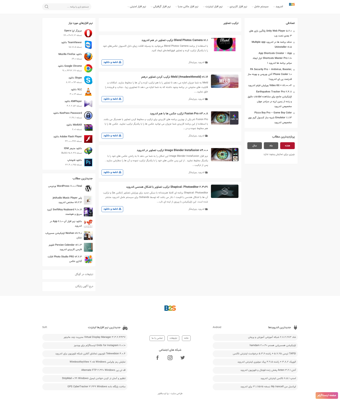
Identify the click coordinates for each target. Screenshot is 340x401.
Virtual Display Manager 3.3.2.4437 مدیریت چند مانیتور (95, 337)
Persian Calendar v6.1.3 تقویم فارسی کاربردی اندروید (65, 247)
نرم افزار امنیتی (138, 7)
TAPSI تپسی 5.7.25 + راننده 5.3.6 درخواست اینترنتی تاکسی (264, 354)
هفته (287, 146)
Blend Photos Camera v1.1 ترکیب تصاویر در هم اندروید (174, 40)
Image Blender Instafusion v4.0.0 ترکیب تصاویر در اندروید (172, 150)
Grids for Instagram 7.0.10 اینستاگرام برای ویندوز (100, 345)
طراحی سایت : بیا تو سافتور (170, 393)
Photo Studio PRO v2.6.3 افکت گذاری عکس (65, 259)
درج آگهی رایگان (84, 286)
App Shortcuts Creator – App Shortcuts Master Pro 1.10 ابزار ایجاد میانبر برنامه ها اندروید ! (272, 58)
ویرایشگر (192, 62)
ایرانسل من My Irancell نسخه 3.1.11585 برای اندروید (268, 387)
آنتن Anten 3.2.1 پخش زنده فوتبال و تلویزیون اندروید (268, 370)
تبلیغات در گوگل (84, 274)
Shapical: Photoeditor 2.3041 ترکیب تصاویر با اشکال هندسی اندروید (167, 187)
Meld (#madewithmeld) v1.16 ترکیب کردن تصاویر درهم (174, 77)
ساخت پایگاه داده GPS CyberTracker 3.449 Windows (96, 387)
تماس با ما (157, 338)
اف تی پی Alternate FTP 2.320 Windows (103, 370)
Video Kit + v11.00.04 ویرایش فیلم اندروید (270, 85)
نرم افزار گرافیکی (162, 7)
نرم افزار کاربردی (238, 7)
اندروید (279, 7)
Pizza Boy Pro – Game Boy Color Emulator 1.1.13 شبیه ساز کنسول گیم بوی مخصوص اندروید (270, 118)
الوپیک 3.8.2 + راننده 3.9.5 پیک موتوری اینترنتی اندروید (266, 362)
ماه (271, 146)
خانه (186, 338)
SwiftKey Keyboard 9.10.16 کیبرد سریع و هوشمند (64, 212)
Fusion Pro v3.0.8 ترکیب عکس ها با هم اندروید (179, 113)
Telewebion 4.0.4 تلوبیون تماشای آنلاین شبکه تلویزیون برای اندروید (90, 354)
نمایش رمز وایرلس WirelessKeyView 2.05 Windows (98, 362)
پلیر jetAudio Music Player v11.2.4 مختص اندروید (67, 200)
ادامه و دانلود (111, 62)
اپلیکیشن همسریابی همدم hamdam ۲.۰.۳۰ (273, 345)
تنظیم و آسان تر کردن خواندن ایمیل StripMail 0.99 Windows (94, 378)
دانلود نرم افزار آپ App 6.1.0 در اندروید (66, 224)
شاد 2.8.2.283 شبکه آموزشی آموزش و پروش (272, 337)
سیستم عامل (261, 7)
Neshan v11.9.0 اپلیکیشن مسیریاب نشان (63, 235)
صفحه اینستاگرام (327, 395)
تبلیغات (173, 338)
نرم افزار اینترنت (214, 7)
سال (254, 146)
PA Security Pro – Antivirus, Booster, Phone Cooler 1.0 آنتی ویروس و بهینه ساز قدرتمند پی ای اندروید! (270, 74)
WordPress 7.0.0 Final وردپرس (65, 186)
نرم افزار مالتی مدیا (188, 7)
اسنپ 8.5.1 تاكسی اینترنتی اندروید (278, 378)
